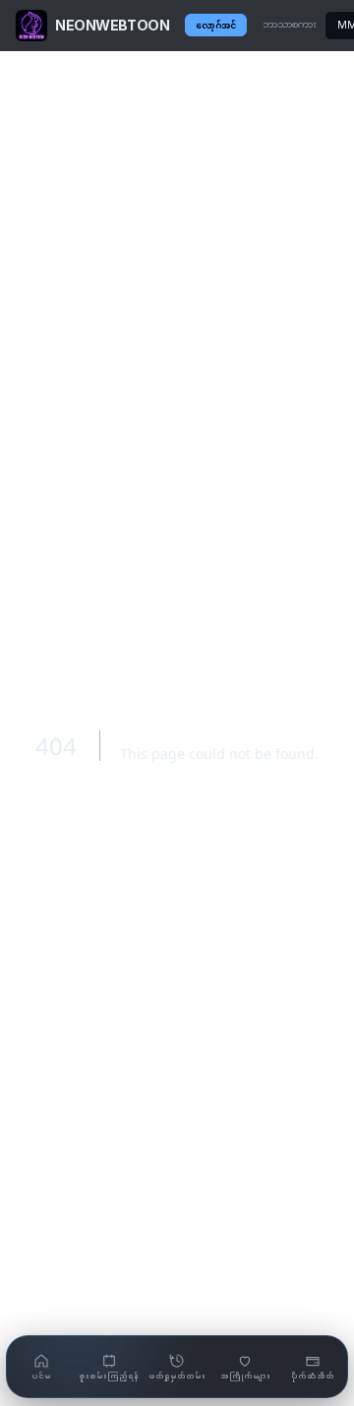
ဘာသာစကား (290, 24)
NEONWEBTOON (112, 25)
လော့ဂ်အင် (216, 25)
